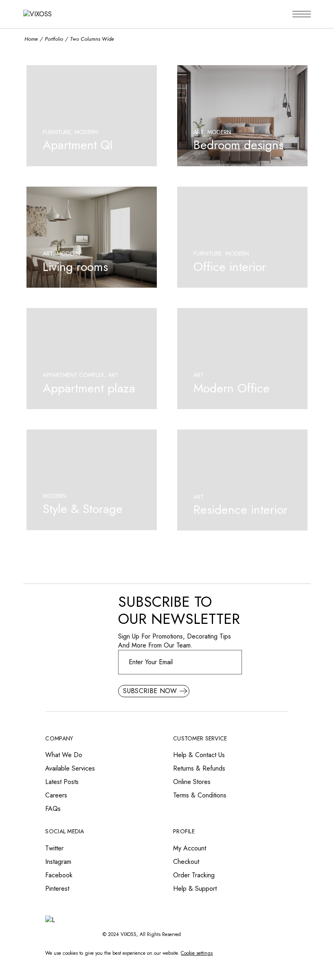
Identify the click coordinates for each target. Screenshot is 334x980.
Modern (86, 132)
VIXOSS (128, 934)
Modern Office (231, 388)
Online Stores (192, 781)
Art (198, 132)
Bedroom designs (238, 145)
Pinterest (57, 888)
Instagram (58, 861)
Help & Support (195, 888)
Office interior (229, 266)
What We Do (63, 755)
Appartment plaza (89, 388)
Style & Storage (83, 509)
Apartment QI (78, 145)
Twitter (54, 848)
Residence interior (240, 509)
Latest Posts (62, 781)
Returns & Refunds (199, 768)
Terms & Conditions (199, 795)
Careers (56, 795)
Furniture (57, 132)
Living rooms (75, 266)
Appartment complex (73, 375)
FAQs (53, 808)
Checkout (186, 861)
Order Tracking (194, 875)
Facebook (59, 875)
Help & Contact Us (199, 755)
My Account (189, 848)
